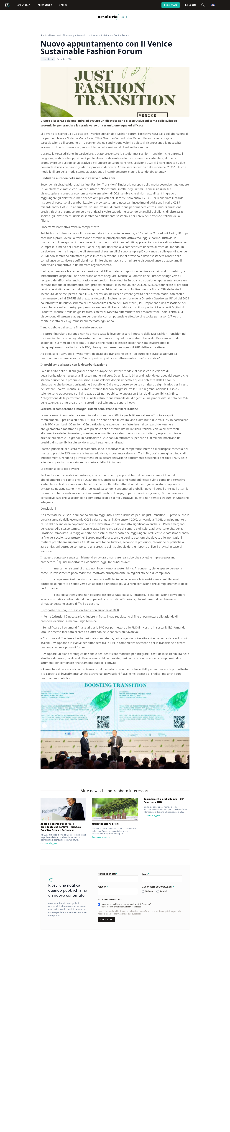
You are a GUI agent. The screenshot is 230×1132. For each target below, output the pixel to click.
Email (145, 874)
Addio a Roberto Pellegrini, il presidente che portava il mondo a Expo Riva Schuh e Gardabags (61, 827)
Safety (63, 5)
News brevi (55, 35)
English (163, 891)
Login (192, 5)
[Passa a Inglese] (213, 5)
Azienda (103, 887)
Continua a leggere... (50, 843)
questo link (136, 913)
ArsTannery (45, 5)
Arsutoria (24, 5)
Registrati (170, 5)
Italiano (149, 891)
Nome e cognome (107, 874)
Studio (44, 35)
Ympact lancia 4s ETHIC (105, 823)
